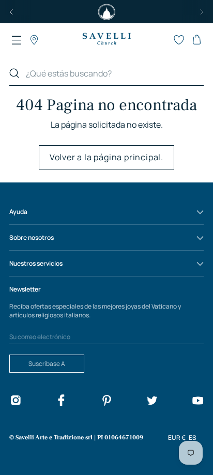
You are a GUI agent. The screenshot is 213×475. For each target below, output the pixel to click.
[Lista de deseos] (179, 40)
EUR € (177, 437)
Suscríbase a (46, 363)
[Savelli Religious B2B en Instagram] (15, 402)
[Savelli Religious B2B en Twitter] (152, 402)
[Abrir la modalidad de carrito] (196, 40)
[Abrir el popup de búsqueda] (161, 40)
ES (192, 437)
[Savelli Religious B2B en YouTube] (197, 402)
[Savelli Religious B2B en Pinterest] (106, 402)
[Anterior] (11, 11)
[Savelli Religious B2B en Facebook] (61, 402)
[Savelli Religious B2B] (106, 39)
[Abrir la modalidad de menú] (16, 40)
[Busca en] (14, 73)
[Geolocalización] (34, 40)
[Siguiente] (201, 11)
